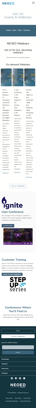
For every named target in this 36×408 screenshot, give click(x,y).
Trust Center (18, 398)
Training (19, 30)
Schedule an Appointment (18, 336)
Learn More (7, 226)
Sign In (18, 330)
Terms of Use (9, 398)
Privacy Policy (27, 398)
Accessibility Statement (12, 401)
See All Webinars (18, 186)
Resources (5, 368)
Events (14, 30)
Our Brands (5, 359)
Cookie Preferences (25, 401)
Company (5, 373)
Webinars (8, 30)
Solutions (5, 364)
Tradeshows (26, 30)
